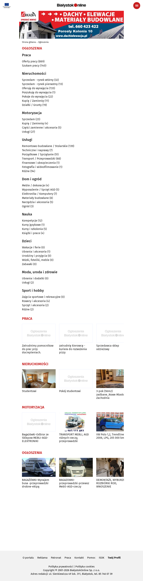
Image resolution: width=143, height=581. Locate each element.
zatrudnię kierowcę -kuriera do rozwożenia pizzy (73, 349)
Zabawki (27, 264)
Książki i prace (31, 233)
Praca (68, 557)
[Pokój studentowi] (76, 378)
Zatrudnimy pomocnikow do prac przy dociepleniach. (37, 349)
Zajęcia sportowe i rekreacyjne (41, 297)
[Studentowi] (39, 378)
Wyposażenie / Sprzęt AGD (38, 189)
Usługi (26, 131)
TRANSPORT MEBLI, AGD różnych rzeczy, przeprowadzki (74, 438)
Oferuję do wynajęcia (35, 88)
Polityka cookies (85, 566)
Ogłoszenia (43, 42)
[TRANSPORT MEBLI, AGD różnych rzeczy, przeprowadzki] (76, 421)
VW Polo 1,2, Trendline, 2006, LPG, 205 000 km (110, 436)
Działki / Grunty (32, 105)
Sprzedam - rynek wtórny (38, 80)
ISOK (101, 557)
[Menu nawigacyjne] (136, 5)
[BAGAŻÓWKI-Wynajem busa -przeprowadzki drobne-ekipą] (39, 467)
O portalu (28, 557)
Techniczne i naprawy (35, 150)
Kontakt (79, 557)
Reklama (42, 557)
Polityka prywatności (60, 566)
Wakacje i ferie (31, 247)
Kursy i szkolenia (32, 229)
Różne (26, 171)
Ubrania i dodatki (33, 278)
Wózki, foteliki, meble (35, 260)
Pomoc (91, 557)
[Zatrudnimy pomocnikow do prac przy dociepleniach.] (39, 333)
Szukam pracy (30, 65)
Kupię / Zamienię (33, 100)
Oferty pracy (29, 61)
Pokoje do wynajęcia (35, 96)
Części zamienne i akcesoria (39, 127)
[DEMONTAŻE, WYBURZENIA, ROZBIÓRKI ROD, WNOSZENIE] (113, 467)
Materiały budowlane (35, 198)
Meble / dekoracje (33, 185)
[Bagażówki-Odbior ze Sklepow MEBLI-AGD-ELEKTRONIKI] (39, 421)
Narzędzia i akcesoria (35, 202)
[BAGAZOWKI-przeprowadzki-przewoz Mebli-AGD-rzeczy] (76, 467)
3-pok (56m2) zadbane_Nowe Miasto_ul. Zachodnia (112, 394)
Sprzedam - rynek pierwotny (40, 84)
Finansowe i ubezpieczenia (39, 162)
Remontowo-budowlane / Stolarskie (45, 146)
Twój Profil (114, 557)
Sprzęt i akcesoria (33, 305)
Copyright (48, 570)
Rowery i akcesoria (34, 301)
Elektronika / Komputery (37, 193)
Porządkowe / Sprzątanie (38, 154)
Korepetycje (29, 220)
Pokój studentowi (70, 391)
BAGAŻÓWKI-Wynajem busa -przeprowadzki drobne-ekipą (35, 483)
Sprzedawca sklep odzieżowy (107, 347)
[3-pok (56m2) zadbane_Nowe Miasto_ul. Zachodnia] (113, 378)
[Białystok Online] (71, 5)
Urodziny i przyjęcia (34, 255)
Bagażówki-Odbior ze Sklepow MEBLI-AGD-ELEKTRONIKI (35, 438)
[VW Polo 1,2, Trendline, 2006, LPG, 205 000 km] (113, 421)
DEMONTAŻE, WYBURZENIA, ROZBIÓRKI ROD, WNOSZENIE (113, 483)
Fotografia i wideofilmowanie (40, 167)
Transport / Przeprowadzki (38, 158)
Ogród (26, 206)
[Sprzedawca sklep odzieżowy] (113, 333)
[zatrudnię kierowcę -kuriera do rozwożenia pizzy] (76, 333)
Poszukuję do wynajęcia (37, 92)
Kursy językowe (31, 224)
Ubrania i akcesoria (34, 251)
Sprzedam (28, 119)
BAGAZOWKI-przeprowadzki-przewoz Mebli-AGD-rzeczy (74, 483)
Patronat (56, 557)
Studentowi (29, 391)
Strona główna (29, 42)
